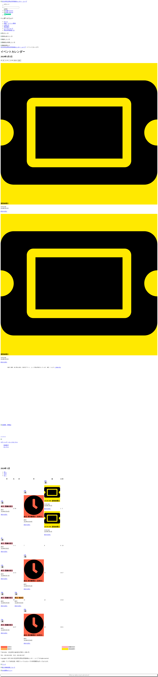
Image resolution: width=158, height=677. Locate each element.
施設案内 (6, 27)
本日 (5, 474)
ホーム (6, 21)
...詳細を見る (58, 367)
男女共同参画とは (9, 30)
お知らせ (6, 25)
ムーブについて (8, 28)
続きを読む (4, 211)
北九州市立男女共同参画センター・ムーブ (13, 47)
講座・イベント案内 (10, 23)
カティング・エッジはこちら (9, 442)
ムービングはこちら (3, 436)
